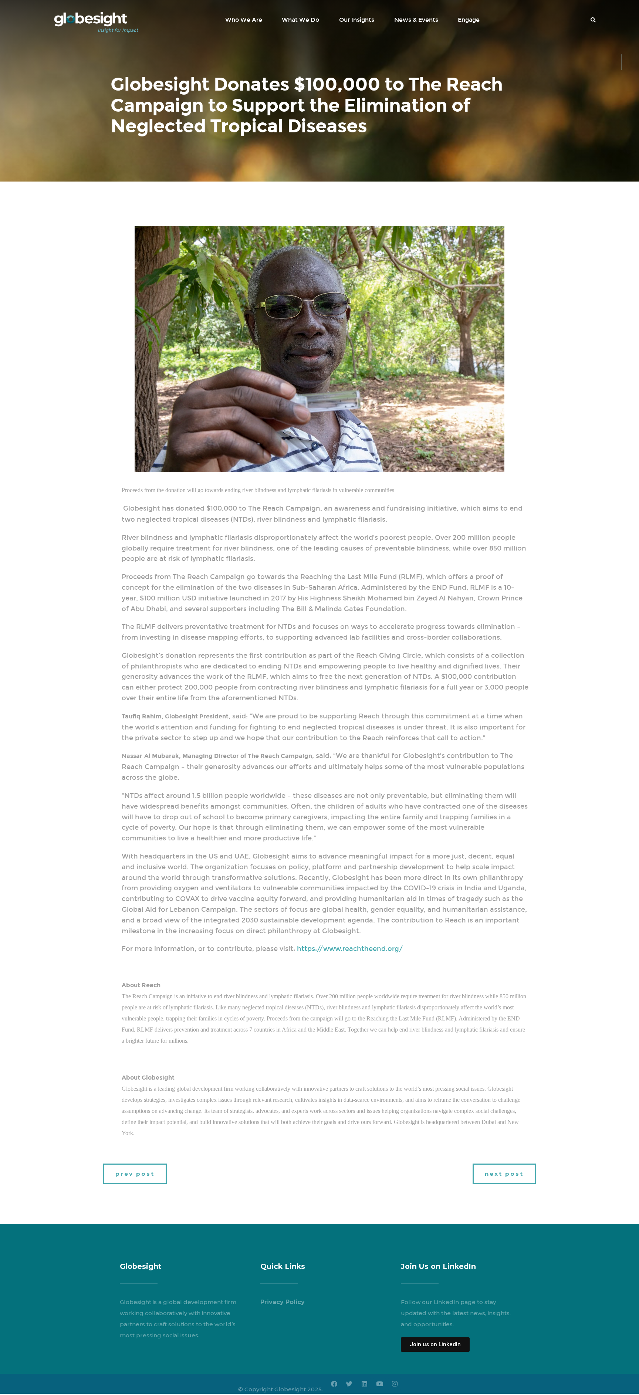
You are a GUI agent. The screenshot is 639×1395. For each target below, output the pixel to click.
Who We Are (243, 19)
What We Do (300, 19)
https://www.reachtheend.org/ (350, 949)
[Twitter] (349, 1384)
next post (504, 1173)
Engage (469, 19)
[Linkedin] (364, 1384)
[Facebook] (334, 1384)
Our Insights (356, 19)
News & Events (416, 19)
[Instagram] (394, 1384)
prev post (135, 1173)
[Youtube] (379, 1384)
